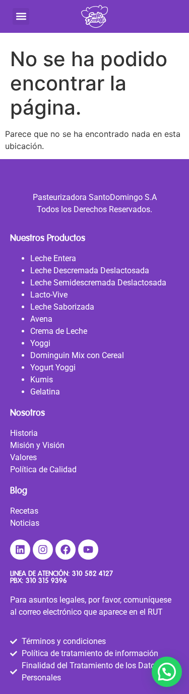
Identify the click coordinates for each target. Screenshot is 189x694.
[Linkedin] (20, 549)
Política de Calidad (43, 469)
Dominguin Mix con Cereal (77, 355)
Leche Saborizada (62, 307)
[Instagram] (43, 549)
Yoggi (40, 343)
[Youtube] (88, 549)
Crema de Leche (58, 331)
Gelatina (45, 391)
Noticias (24, 523)
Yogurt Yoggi (53, 367)
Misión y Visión (37, 445)
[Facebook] (65, 549)
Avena (41, 319)
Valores (23, 457)
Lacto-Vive (49, 295)
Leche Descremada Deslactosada (89, 270)
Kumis (41, 379)
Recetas (24, 511)
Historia (24, 433)
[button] (21, 16)
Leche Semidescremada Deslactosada (98, 282)
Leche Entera (53, 258)
